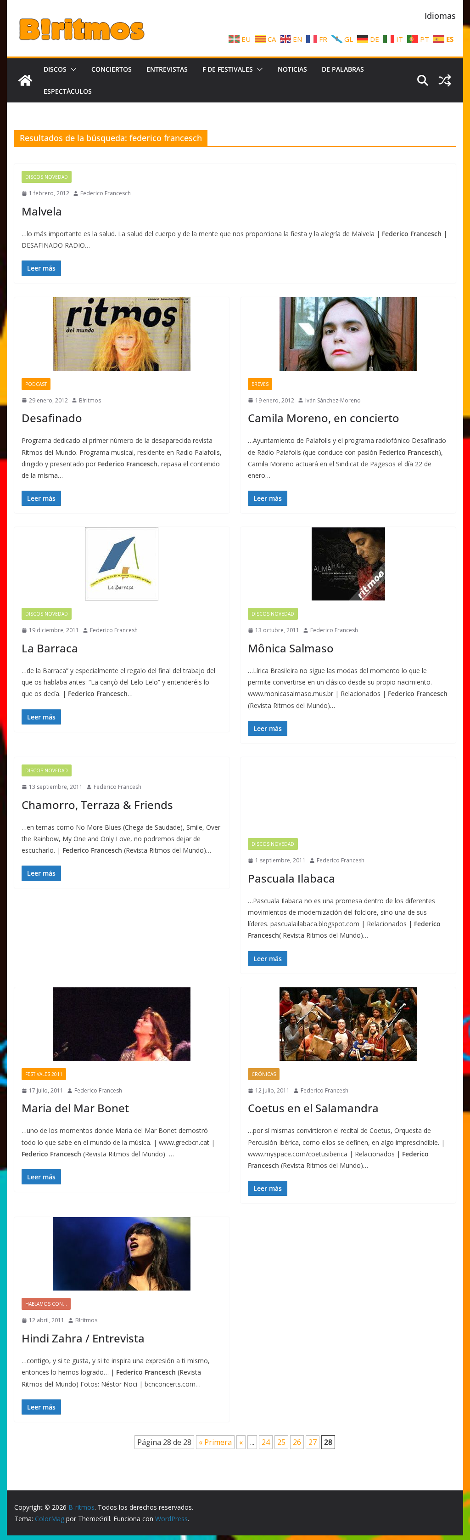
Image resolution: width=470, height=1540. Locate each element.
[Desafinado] (121, 334)
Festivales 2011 (43, 1074)
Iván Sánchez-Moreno (333, 400)
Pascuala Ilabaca (291, 878)
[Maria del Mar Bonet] (121, 1024)
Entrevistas (167, 69)
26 (297, 1442)
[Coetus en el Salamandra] (348, 1024)
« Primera (215, 1442)
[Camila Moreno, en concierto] (348, 334)
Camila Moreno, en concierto (323, 417)
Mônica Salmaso (291, 648)
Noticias (292, 69)
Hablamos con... (46, 1304)
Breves (260, 384)
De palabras (343, 69)
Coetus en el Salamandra (313, 1107)
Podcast (36, 384)
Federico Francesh (114, 630)
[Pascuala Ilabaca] (348, 794)
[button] (72, 69)
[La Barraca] (121, 563)
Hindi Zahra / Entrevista (83, 1338)
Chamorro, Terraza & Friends (97, 804)
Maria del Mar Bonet (75, 1107)
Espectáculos (68, 91)
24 (266, 1442)
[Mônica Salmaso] (348, 563)
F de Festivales (227, 69)
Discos (55, 69)
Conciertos (111, 69)
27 (312, 1442)
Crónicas (264, 1074)
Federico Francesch (105, 193)
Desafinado (52, 417)
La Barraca (50, 648)
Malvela (42, 211)
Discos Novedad (46, 177)
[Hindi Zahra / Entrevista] (121, 1254)
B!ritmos (90, 400)
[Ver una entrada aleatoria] (445, 80)
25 (281, 1442)
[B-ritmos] (25, 80)
